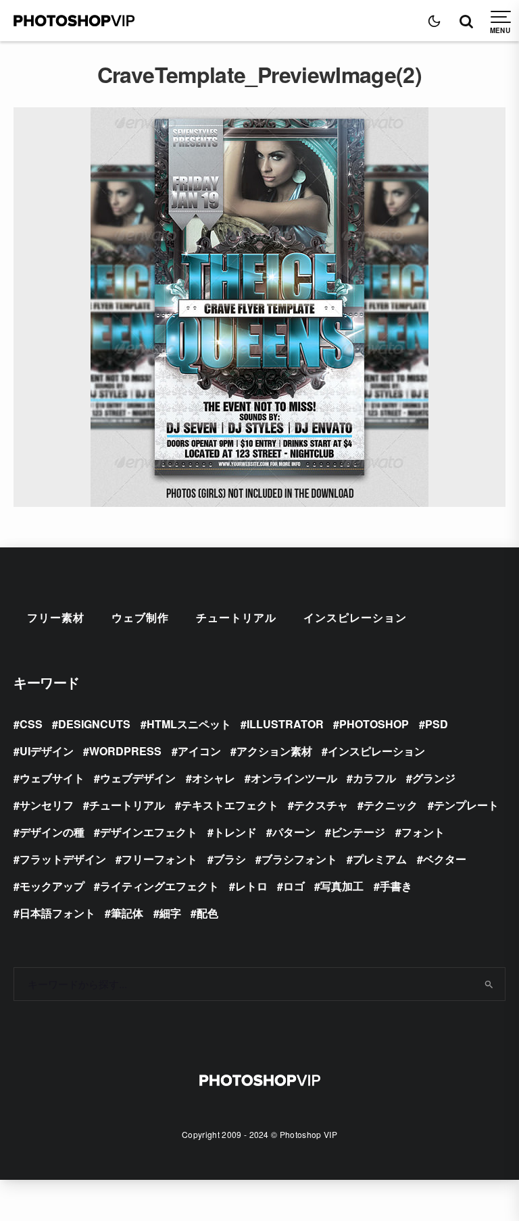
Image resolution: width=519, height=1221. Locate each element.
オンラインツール (294, 778)
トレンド (235, 832)
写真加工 (342, 886)
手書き (396, 886)
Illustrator (285, 724)
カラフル (374, 778)
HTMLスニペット (189, 724)
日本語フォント (57, 913)
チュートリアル (236, 617)
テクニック (391, 805)
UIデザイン (47, 751)
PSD (436, 724)
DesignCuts (94, 724)
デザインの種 (52, 832)
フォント (423, 832)
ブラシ (230, 859)
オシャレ (213, 778)
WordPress (125, 751)
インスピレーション (355, 617)
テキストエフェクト (229, 805)
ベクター (444, 859)
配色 (207, 913)
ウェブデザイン (138, 778)
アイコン (199, 751)
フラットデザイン (63, 859)
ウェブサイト (52, 778)
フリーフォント (159, 859)
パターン (294, 832)
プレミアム (380, 859)
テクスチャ (321, 805)
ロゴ (294, 886)
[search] (489, 984)
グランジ (433, 778)
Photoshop (374, 724)
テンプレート (466, 805)
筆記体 (127, 913)
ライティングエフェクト (159, 886)
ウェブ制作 (140, 617)
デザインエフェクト (148, 832)
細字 (170, 913)
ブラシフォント (299, 859)
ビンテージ (358, 832)
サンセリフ (47, 805)
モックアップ (52, 886)
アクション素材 (274, 751)
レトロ (251, 886)
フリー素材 (55, 617)
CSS (31, 724)
